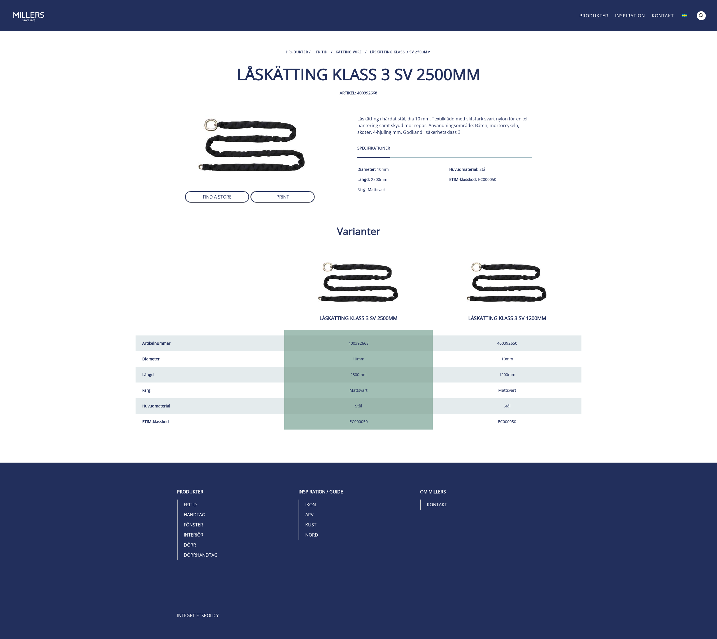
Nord (311, 535)
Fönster (193, 525)
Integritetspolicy (198, 615)
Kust (310, 525)
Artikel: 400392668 (358, 92)
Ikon (310, 505)
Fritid (322, 52)
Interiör (193, 535)
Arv (309, 515)
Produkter (593, 16)
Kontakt (663, 16)
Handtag (194, 515)
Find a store (217, 197)
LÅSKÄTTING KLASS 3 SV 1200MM (507, 318)
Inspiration (630, 16)
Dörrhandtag (201, 555)
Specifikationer (373, 148)
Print (282, 197)
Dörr (190, 545)
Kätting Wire (349, 52)
